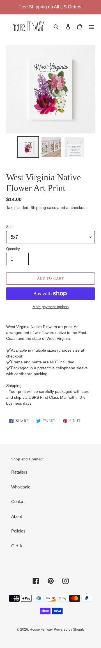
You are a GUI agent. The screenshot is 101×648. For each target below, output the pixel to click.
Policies (18, 531)
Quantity (13, 249)
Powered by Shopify (69, 629)
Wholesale (20, 487)
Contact (18, 501)
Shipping (38, 207)
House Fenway (41, 629)
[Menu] (91, 26)
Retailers (19, 472)
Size (9, 227)
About (16, 516)
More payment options (51, 307)
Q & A (16, 545)
